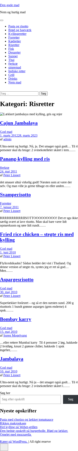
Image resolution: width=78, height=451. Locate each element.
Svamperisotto (15, 194)
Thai (11, 60)
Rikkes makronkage (13, 423)
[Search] (1, 89)
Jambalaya (11, 359)
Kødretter (14, 41)
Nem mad (14, 82)
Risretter (13, 45)
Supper (13, 56)
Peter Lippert (11, 175)
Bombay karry (15, 319)
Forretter (14, 37)
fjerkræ (13, 63)
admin (7, 139)
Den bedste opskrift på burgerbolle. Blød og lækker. (34, 431)
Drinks (12, 78)
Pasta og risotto (18, 26)
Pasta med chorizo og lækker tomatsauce (26, 419)
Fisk (11, 48)
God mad (6, 132)
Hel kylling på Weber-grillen (18, 427)
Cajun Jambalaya (19, 123)
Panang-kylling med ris (25, 159)
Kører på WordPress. (14, 441)
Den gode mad (9, 5)
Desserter (14, 52)
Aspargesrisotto (16, 279)
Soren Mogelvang (15, 335)
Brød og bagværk (19, 30)
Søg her (5, 393)
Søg (70, 399)
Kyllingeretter (17, 34)
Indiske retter (16, 71)
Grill (11, 75)
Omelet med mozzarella (16, 434)
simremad (14, 67)
